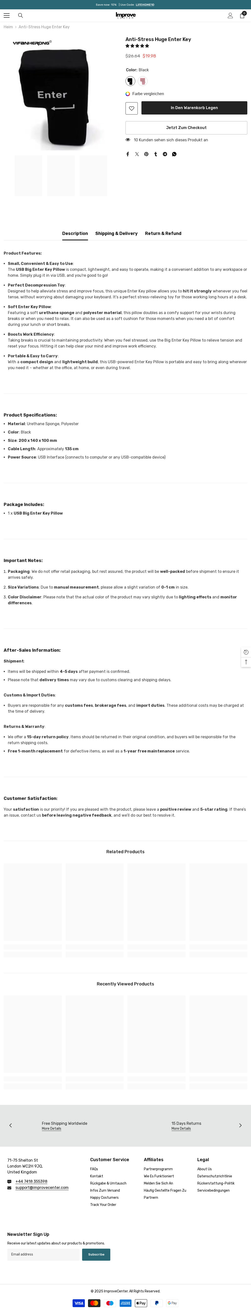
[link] (132, 108)
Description (75, 233)
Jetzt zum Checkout (186, 127)
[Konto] (230, 15)
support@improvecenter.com (42, 1187)
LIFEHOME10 (145, 4)
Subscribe (96, 1254)
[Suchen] (21, 15)
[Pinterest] (146, 153)
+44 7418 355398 (31, 1181)
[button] (138, 45)
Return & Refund (163, 233)
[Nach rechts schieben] (240, 1126)
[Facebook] (128, 153)
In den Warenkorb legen (194, 107)
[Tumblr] (155, 153)
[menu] (7, 15)
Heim (8, 27)
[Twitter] (137, 153)
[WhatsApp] (174, 153)
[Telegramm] (165, 153)
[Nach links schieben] (11, 1126)
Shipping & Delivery (116, 233)
